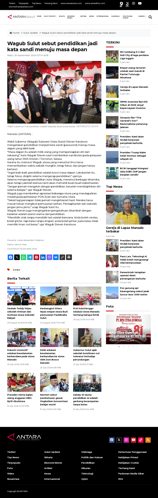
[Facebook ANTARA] (121, 3)
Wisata (62, 16)
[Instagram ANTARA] (133, 3)
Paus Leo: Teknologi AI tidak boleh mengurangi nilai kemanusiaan (134, 259)
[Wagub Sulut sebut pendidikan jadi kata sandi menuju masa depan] (128, 209)
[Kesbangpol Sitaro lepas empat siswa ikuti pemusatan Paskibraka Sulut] (54, 295)
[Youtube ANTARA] (140, 3)
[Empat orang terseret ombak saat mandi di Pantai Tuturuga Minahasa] (112, 72)
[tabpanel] (128, 329)
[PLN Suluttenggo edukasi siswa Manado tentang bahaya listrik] (87, 295)
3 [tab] (128, 346)
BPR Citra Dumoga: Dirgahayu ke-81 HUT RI (127, 334)
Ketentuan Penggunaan (132, 452)
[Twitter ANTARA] (127, 3)
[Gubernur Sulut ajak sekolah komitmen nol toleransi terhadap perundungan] (87, 337)
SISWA (16, 270)
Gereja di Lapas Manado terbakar (125, 229)
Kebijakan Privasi (128, 457)
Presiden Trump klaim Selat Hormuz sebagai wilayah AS (133, 155)
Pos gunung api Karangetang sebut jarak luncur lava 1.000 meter (134, 291)
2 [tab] (123, 346)
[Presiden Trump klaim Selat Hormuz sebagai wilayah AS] (112, 156)
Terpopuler (23, 3)
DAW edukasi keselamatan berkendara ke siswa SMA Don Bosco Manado (52, 356)
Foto (110, 306)
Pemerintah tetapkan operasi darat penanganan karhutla (133, 275)
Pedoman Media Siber (131, 473)
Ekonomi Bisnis (71, 17)
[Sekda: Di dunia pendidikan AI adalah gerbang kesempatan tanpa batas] (87, 382)
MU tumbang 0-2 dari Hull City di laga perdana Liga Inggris (134, 55)
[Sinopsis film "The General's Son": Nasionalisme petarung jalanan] (112, 122)
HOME (39, 16)
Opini (84, 479)
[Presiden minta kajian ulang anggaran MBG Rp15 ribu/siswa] (21, 382)
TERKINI (113, 42)
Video (10, 473)
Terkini (12, 3)
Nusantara (13, 479)
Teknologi (87, 473)
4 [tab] (133, 346)
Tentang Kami (51, 3)
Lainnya (141, 16)
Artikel (83, 16)
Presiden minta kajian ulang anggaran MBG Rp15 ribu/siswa (20, 398)
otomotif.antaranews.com (21, 7)
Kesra (91, 16)
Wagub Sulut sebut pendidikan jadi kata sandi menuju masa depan (79, 32)
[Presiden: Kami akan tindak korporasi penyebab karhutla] (112, 141)
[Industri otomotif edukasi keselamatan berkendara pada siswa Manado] (21, 337)
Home (16, 32)
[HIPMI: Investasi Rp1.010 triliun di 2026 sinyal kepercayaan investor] (112, 106)
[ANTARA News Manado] (21, 17)
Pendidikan (88, 462)
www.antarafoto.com (95, 3)
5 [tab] (137, 346)
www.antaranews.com (71, 3)
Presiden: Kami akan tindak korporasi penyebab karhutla (132, 140)
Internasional (103, 16)
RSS (120, 479)
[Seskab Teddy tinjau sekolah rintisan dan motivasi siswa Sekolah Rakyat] (21, 295)
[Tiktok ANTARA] (121, 5)
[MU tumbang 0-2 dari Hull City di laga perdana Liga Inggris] (112, 56)
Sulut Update (49, 16)
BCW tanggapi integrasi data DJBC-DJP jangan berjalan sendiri (134, 171)
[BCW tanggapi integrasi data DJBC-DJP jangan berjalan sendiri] (112, 172)
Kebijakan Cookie (128, 462)
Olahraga (115, 16)
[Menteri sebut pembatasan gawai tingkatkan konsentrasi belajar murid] (54, 382)
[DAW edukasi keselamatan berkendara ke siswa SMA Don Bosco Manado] (54, 337)
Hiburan (85, 468)
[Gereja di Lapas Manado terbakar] (112, 91)
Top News (36, 3)
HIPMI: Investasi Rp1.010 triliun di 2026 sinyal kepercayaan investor (134, 105)
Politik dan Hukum (127, 17)
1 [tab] (119, 346)
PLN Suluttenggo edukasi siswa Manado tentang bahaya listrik (86, 311)
